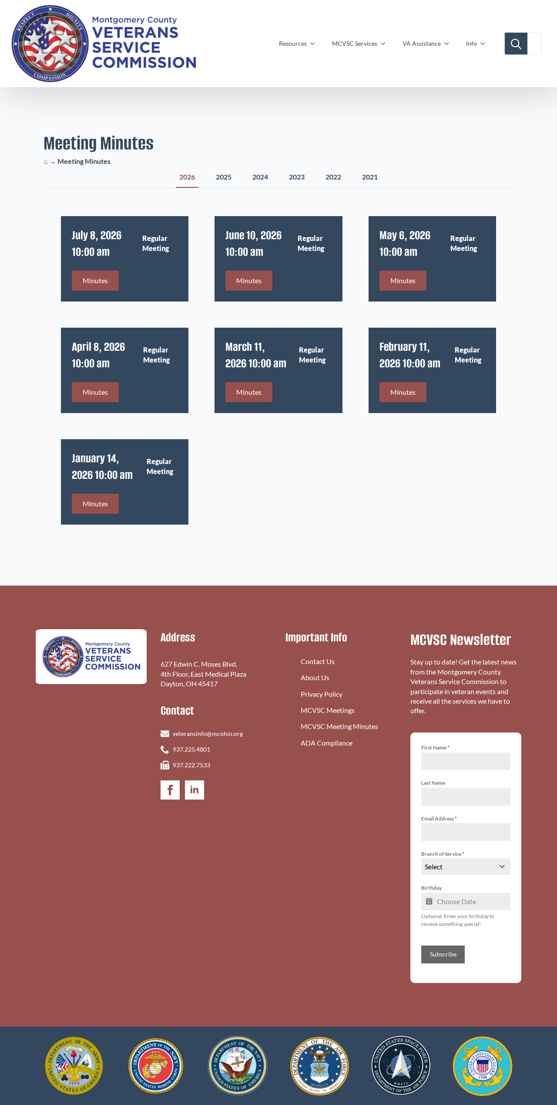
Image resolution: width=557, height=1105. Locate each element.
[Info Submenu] (485, 43)
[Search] (516, 44)
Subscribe (443, 954)
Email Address (439, 818)
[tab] (187, 177)
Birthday (431, 888)
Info (471, 43)
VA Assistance (422, 43)
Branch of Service (442, 854)
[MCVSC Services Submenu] (385, 43)
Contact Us (318, 661)
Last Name (433, 783)
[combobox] (465, 866)
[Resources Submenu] (315, 43)
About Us (315, 677)
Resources (293, 43)
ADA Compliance (326, 743)
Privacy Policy (321, 694)
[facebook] (170, 790)
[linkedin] (194, 790)
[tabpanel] (278, 370)
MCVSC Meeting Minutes (339, 726)
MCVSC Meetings (328, 710)
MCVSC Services (354, 43)
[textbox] (457, 866)
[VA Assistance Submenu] (449, 43)
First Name (435, 747)
